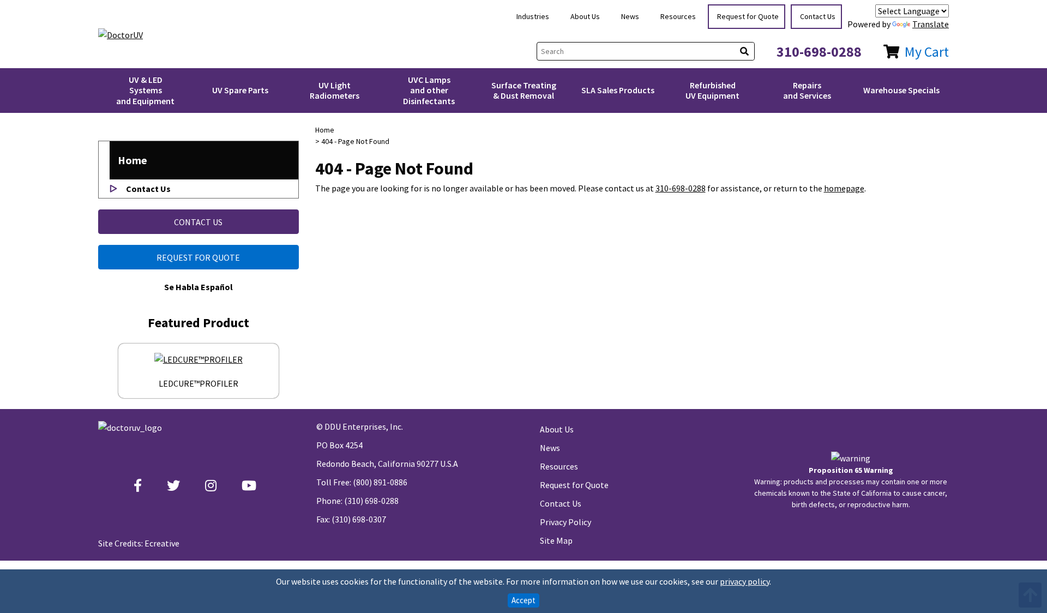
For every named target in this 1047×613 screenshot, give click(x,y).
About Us (585, 16)
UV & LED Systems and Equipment (145, 90)
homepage (844, 188)
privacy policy (744, 581)
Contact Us (817, 16)
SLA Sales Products (617, 90)
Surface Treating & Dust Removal (523, 90)
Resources (678, 16)
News (630, 16)
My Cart (927, 52)
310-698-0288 (819, 52)
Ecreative (162, 543)
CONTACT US (198, 222)
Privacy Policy (565, 521)
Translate (930, 24)
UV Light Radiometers (334, 90)
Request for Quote (748, 16)
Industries (532, 16)
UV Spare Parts (240, 90)
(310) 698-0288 (371, 500)
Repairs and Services (807, 90)
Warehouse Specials (901, 90)
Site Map (556, 540)
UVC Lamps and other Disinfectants (429, 90)
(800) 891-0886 (380, 482)
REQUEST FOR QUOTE (198, 257)
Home (132, 160)
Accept (523, 600)
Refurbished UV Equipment (712, 90)
